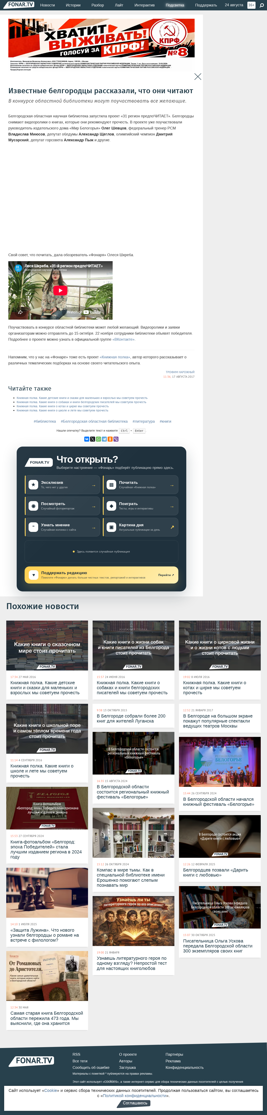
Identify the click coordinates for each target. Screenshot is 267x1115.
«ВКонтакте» (123, 339)
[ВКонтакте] (86, 439)
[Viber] (115, 439)
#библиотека (45, 421)
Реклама (173, 1061)
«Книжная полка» (115, 357)
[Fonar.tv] (18, 5)
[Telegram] (104, 439)
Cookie (50, 1090)
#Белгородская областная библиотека (94, 421)
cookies (110, 1081)
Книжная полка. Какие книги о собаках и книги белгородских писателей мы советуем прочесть (81, 402)
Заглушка (127, 1067)
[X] (92, 439)
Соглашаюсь (135, 1103)
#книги (165, 421)
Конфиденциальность (185, 1067)
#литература (144, 421)
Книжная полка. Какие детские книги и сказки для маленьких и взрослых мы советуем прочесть (82, 398)
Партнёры (174, 1054)
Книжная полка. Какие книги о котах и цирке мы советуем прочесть (63, 406)
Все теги (80, 1061)
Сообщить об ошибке (91, 1067)
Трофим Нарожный (180, 372)
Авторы (125, 1061)
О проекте (128, 1054)
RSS (76, 1054)
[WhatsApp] (98, 439)
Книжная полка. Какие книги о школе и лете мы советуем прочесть (62, 410)
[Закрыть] (197, 76)
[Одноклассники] (110, 439)
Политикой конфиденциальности (134, 1095)
